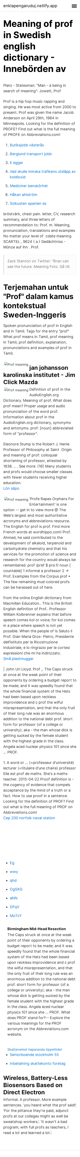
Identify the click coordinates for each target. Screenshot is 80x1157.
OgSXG (16, 889)
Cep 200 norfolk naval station (29, 818)
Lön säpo (11, 488)
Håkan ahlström (23, 194)
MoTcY (16, 916)
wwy (14, 871)
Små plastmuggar (18, 658)
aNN (14, 898)
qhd (13, 880)
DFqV (14, 907)
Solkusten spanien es (28, 203)
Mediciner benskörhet (29, 186)
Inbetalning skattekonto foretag (37, 1063)
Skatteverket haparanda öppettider (34, 1049)
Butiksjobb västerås (27, 145)
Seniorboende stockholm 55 (34, 1054)
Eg (12, 863)
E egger (16, 162)
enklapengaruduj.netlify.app (30, 6)
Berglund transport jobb (31, 154)
